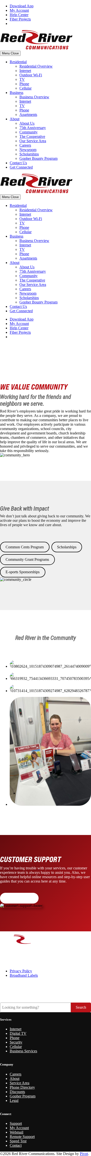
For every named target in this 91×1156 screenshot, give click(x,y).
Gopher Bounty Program (38, 158)
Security (16, 1042)
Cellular (25, 88)
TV (22, 79)
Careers (25, 145)
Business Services (23, 1051)
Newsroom (27, 150)
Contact (16, 1145)
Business (16, 92)
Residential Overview (36, 66)
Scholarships (29, 154)
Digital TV (18, 1033)
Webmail (16, 1132)
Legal (14, 1100)
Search (81, 1007)
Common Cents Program (25, 547)
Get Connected (21, 167)
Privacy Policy (21, 971)
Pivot (84, 1154)
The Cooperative (32, 136)
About (14, 119)
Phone (24, 84)
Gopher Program (22, 1096)
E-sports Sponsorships (23, 572)
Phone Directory (22, 1087)
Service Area (19, 1083)
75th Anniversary (32, 128)
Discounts (17, 1092)
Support (16, 1123)
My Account (19, 10)
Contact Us (18, 163)
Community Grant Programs (27, 559)
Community (28, 132)
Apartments (28, 114)
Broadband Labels (24, 975)
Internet (25, 71)
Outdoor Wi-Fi (30, 75)
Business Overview (34, 97)
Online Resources (19, 898)
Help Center (19, 15)
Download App (21, 6)
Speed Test (18, 1141)
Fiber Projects (20, 19)
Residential (18, 62)
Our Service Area (32, 141)
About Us (26, 123)
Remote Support (22, 1137)
